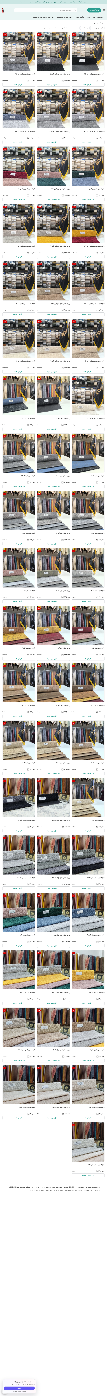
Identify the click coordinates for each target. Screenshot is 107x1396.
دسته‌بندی (65, 28)
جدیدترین (97, 28)
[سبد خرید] (104, 10)
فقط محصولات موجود (49, 28)
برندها (86, 28)
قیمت (76, 28)
